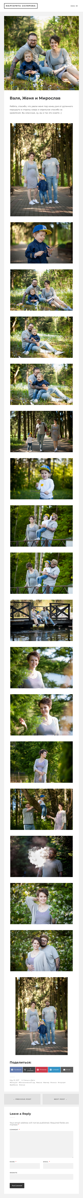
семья (22, 1085)
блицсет (14, 1082)
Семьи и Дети (29, 1080)
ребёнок (14, 1085)
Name (13, 1161)
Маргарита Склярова (21, 6)
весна (39, 1082)
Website (13, 1172)
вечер (46, 1082)
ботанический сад (27, 1082)
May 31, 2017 (14, 1080)
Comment (15, 1129)
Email (46, 1161)
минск (54, 1082)
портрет (62, 1082)
